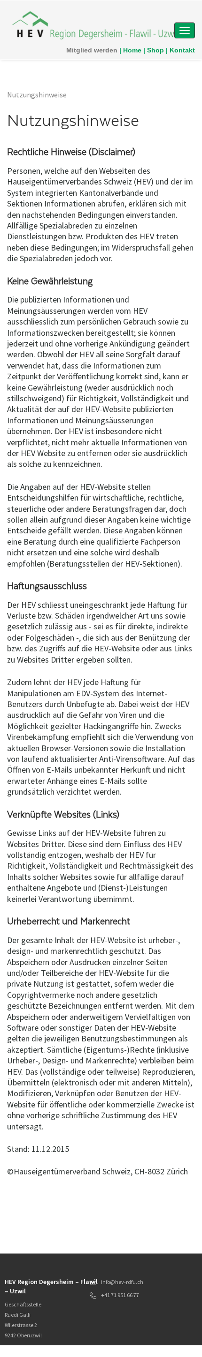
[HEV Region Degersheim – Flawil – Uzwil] (95, 25)
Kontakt (182, 50)
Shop (155, 50)
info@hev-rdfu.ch (122, 1281)
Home (132, 50)
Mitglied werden (91, 50)
